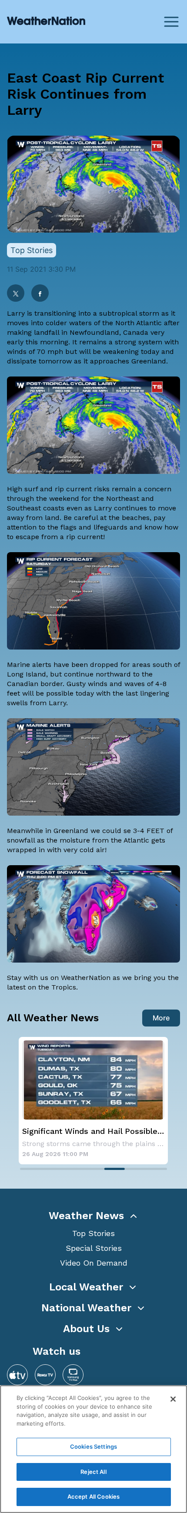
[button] (93, 1215)
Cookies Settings (93, 1446)
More (161, 1017)
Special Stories (94, 1248)
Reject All (93, 1471)
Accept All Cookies (93, 1496)
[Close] (173, 1399)
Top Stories (93, 1233)
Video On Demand (93, 1262)
